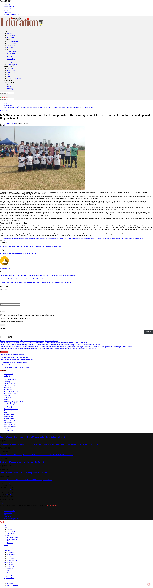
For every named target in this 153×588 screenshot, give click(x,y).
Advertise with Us (9, 6)
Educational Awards (13, 51)
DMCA (6, 10)
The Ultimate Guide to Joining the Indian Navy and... (14, 357)
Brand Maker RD (52, 506)
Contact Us (7, 12)
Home (5, 30)
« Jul (1, 504)
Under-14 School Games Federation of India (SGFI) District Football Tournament (116, 239)
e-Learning (10, 88)
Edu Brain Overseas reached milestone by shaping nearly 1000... (17, 359)
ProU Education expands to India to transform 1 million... (15, 367)
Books (9, 86)
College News (11, 72)
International (11, 35)
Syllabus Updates (12, 65)
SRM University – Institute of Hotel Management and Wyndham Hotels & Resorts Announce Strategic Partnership (30, 246)
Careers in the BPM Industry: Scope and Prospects (13, 354)
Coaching (10, 76)
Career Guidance (12, 43)
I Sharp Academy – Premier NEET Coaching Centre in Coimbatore (24, 473)
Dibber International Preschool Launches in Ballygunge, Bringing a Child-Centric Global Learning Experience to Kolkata (37, 275)
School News (11, 70)
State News (10, 37)
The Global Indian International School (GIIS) (47, 239)
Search (2, 329)
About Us (7, 4)
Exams (9, 61)
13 (7, 495)
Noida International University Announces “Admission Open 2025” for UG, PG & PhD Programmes (36, 455)
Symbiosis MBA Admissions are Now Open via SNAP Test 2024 (22, 462)
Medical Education (12, 90)
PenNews (3, 522)
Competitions (11, 53)
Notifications (7, 55)
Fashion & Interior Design (15, 78)
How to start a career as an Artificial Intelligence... (13, 362)
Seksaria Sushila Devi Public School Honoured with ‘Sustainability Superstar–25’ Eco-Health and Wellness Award (35, 282)
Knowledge (7, 39)
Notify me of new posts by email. (13, 322)
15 (11, 495)
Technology (10, 47)
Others (6, 84)
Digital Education (9, 82)
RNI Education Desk (8, 123)
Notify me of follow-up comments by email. (16, 318)
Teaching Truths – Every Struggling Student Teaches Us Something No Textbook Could (29, 341)
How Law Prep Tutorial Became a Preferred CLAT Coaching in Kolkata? (26, 480)
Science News (11, 45)
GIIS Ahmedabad (5, 239)
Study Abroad (8, 80)
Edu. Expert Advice (12, 41)
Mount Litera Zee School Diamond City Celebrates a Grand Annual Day (22, 279)
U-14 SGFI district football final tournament (76, 239)
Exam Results (11, 63)
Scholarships (11, 59)
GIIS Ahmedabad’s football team (21, 239)
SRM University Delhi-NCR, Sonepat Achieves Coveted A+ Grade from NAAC (20, 253)
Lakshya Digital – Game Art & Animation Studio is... (13, 364)
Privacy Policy (8, 8)
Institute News (8, 66)
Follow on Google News (11, 14)
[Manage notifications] (148, 584)
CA (8, 74)
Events (6, 49)
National (9, 33)
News (5, 32)
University (10, 68)
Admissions (10, 57)
